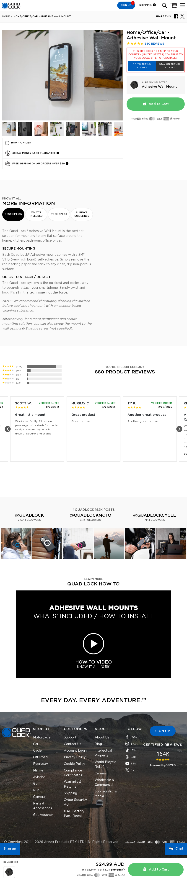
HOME (6, 16)
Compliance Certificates (73, 773)
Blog (98, 744)
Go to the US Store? (141, 66)
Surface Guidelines (81, 214)
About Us (102, 737)
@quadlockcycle (154, 515)
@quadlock (29, 515)
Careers (101, 773)
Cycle (37, 750)
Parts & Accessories (42, 806)
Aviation (39, 777)
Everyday (40, 764)
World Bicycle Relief (105, 765)
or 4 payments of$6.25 (95, 870)
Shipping (145, 5)
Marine (38, 770)
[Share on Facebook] (176, 16)
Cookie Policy (74, 764)
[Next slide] (179, 429)
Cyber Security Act (75, 802)
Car (35, 744)
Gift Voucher (43, 815)
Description (13, 214)
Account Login (75, 750)
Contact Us (72, 744)
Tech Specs (59, 214)
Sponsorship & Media (106, 794)
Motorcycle (42, 737)
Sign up (10, 848)
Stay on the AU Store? (169, 66)
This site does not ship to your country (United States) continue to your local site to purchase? (155, 54)
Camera (39, 797)
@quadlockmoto (90, 515)
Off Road (40, 757)
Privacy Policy (75, 757)
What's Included (36, 214)
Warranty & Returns (72, 784)
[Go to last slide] (8, 429)
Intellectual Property (103, 753)
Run (36, 790)
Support (70, 737)
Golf (36, 783)
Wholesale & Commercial (104, 783)
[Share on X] (182, 16)
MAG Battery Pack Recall (74, 814)
